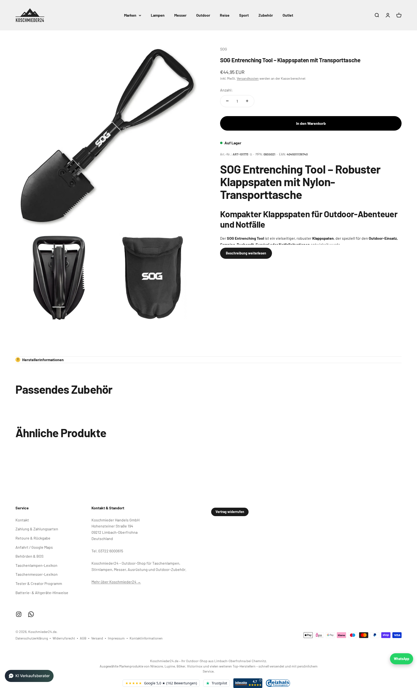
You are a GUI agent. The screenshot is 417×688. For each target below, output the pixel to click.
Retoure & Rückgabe (32, 538)
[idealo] (247, 683)
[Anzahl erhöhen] (247, 101)
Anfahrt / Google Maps (34, 547)
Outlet (288, 15)
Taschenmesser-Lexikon (36, 574)
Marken (130, 15)
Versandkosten (248, 78)
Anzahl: (226, 90)
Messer (180, 15)
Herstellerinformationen (40, 359)
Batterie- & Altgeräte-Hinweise (41, 592)
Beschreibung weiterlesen (246, 253)
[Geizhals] (278, 683)
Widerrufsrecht (64, 638)
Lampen (158, 15)
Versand (97, 638)
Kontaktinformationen (146, 638)
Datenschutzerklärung (31, 638)
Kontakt (22, 520)
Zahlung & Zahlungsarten (36, 529)
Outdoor (203, 15)
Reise (224, 15)
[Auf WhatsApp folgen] (31, 614)
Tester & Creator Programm (38, 583)
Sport (244, 15)
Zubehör (265, 15)
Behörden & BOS (29, 556)
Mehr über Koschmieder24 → (116, 581)
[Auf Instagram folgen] (18, 614)
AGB (83, 638)
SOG (223, 49)
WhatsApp (401, 659)
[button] (29, 676)
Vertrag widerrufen (229, 512)
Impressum (116, 638)
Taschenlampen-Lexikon (36, 565)
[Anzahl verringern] (227, 101)
